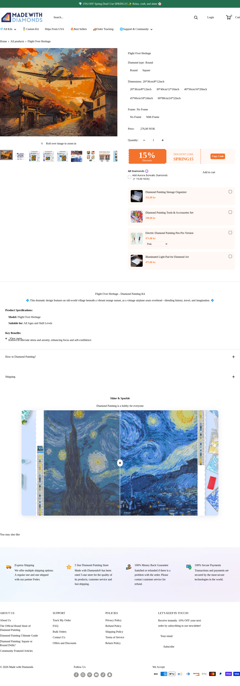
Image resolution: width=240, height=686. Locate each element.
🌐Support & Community (134, 29)
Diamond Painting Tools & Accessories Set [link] (169, 212)
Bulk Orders (59, 631)
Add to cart (209, 172)
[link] (137, 196)
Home (3, 41)
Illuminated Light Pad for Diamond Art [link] (167, 256)
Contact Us (59, 637)
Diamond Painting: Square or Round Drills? (16, 643)
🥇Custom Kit (30, 29)
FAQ (55, 625)
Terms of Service (114, 637)
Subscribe (168, 646)
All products (17, 41)
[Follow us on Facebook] (76, 674)
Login (210, 17)
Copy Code (218, 156)
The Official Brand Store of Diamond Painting (15, 627)
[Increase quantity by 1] (162, 140)
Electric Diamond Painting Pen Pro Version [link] (169, 232)
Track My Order (62, 620)
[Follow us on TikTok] (102, 674)
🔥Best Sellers (78, 29)
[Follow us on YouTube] (96, 674)
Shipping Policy (114, 631)
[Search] (196, 17)
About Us (5, 620)
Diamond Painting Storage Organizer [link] (166, 192)
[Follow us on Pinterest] (89, 674)
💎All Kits (6, 29)
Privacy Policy (113, 620)
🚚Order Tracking (103, 29)
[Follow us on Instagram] (82, 674)
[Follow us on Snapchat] (109, 674)
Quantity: (133, 140)
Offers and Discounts (64, 643)
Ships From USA (54, 29)
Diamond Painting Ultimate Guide (19, 635)
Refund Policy (113, 625)
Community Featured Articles (16, 650)
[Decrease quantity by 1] (144, 140)
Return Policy (113, 643)
